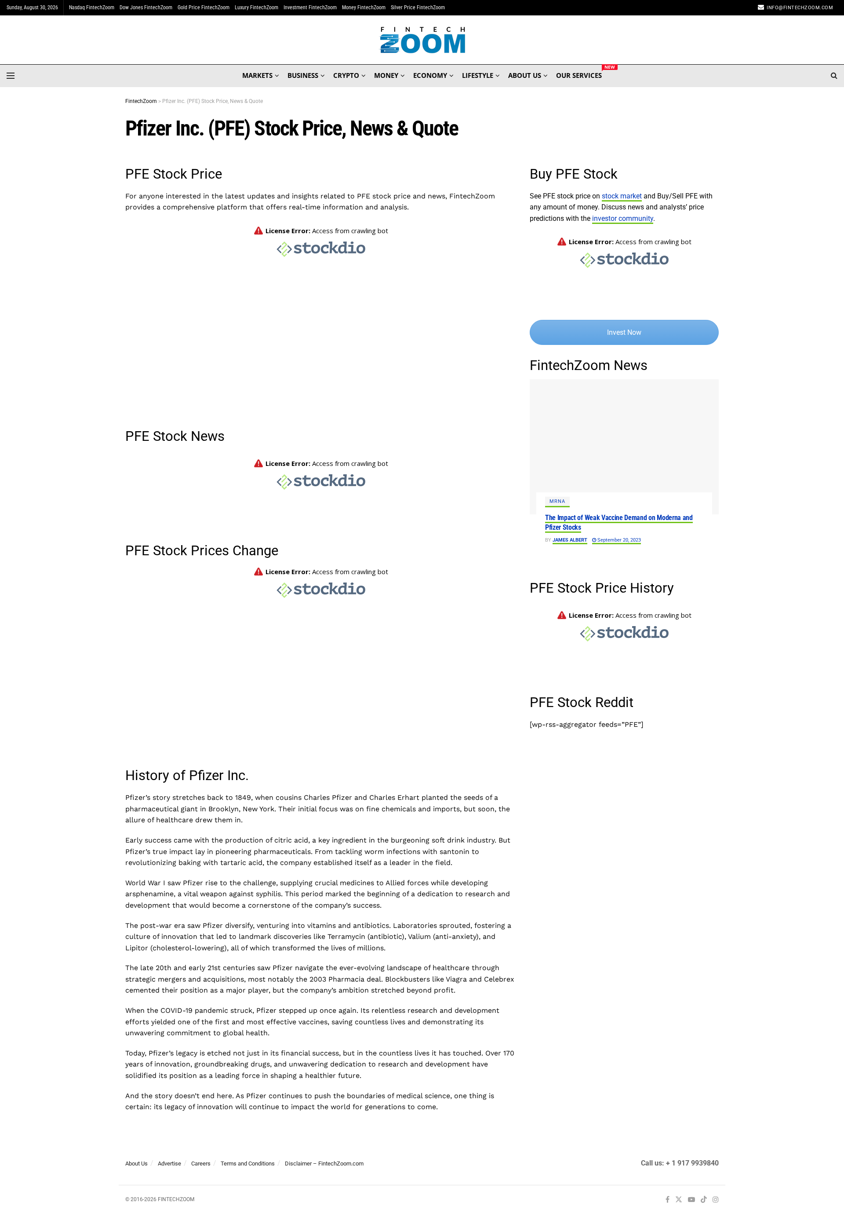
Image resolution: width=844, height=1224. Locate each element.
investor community (622, 218)
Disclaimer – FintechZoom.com (324, 1163)
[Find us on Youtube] (691, 1200)
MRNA (557, 501)
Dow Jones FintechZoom (146, 7)
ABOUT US (524, 75)
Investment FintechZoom (310, 7)
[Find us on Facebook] (667, 1200)
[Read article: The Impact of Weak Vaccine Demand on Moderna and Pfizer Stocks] (624, 446)
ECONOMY (430, 75)
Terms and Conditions (248, 1163)
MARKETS (257, 75)
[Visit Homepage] (422, 40)
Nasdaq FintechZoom (91, 7)
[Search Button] (834, 76)
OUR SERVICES (579, 74)
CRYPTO (346, 75)
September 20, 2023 (618, 540)
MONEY (386, 75)
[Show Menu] (11, 76)
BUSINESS (302, 75)
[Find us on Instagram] (716, 1200)
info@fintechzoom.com (800, 8)
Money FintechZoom (364, 7)
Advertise (169, 1163)
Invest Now (624, 332)
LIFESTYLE (477, 75)
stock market (622, 196)
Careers (201, 1163)
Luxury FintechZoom (256, 7)
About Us (136, 1163)
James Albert (570, 540)
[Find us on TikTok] (704, 1200)
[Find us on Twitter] (678, 1200)
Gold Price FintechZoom (203, 7)
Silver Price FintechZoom (418, 7)
